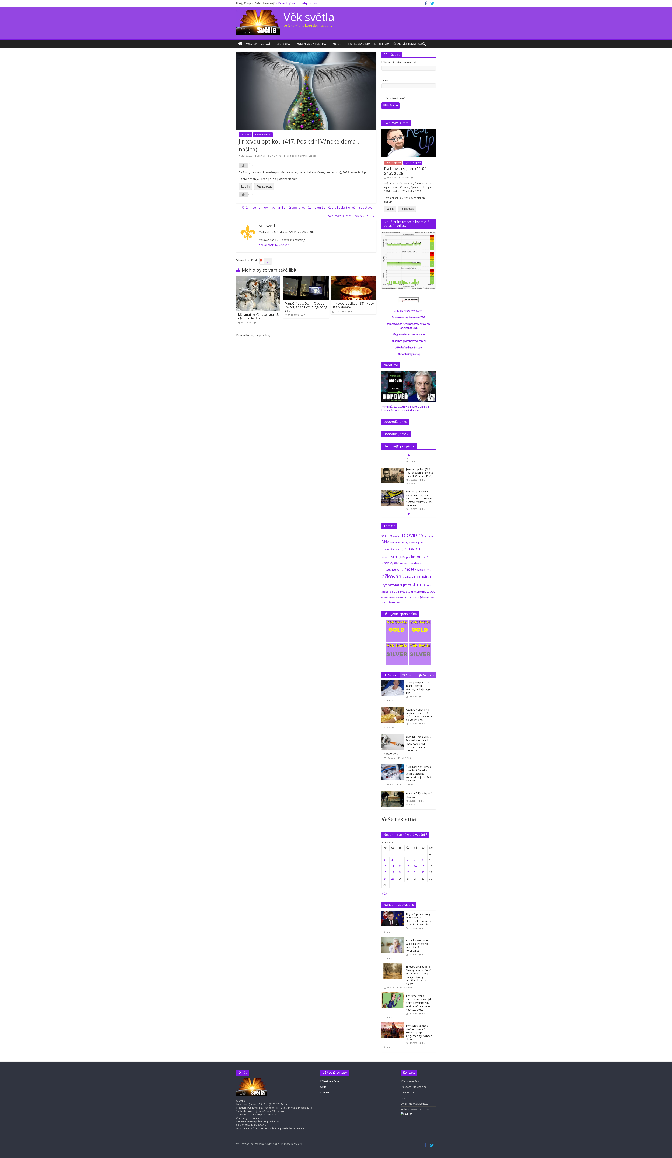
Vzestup (251, 44)
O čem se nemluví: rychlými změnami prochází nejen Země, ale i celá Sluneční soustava (305, 207)
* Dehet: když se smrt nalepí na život (297, 3)
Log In (245, 186)
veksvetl (261, 155)
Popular (392, 675)
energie (404, 542)
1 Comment (405, 757)
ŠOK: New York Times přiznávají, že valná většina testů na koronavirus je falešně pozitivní (418, 773)
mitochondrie (393, 569)
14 (415, 866)
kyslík (394, 563)
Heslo (385, 80)
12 (400, 866)
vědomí (423, 597)
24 (384, 878)
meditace (414, 563)
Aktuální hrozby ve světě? (408, 310)
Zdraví (265, 44)
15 (423, 866)
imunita (388, 549)
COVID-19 (414, 535)
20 (407, 872)
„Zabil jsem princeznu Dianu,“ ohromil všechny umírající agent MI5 (419, 687)
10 (384, 866)
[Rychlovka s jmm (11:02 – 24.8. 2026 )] (409, 130)
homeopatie (417, 542)
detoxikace (430, 536)
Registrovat (264, 186)
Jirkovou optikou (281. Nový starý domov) (353, 305)
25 (392, 878)
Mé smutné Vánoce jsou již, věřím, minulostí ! (258, 316)
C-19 (388, 535)
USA (432, 591)
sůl (409, 592)
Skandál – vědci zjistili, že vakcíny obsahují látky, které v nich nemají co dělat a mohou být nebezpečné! (407, 745)
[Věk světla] (240, 44)
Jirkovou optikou (263, 134)
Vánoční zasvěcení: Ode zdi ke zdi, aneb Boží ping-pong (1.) (306, 307)
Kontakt (324, 1092)
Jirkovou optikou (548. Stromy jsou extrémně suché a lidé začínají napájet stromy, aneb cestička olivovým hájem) (418, 975)
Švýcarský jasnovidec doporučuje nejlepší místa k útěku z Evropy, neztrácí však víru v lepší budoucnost (419, 489)
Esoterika (283, 44)
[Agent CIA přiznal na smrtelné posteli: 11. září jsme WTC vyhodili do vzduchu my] (394, 707)
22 (423, 872)
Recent (410, 675)
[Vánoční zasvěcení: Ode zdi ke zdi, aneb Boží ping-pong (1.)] (306, 278)
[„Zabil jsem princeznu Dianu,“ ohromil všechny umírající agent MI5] (394, 680)
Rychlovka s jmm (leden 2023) (350, 216)
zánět (384, 602)
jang (289, 155)
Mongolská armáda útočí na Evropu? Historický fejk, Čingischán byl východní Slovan (419, 1032)
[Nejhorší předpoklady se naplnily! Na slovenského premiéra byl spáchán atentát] (394, 912)
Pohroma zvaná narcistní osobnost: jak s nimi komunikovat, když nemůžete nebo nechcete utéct (419, 1002)
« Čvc (384, 893)
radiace (408, 577)
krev (385, 562)
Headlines (246, 134)
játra (408, 557)
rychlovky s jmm (413, 162)
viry (391, 597)
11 (392, 866)
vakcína (385, 597)
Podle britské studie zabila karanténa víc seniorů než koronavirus (417, 945)
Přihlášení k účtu (329, 1081)
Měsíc (421, 570)
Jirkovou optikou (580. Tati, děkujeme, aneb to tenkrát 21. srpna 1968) (419, 464)
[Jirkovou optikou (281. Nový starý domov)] (353, 278)
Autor (337, 44)
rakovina (422, 577)
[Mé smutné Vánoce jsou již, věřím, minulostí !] (258, 278)
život (398, 602)
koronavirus (421, 556)
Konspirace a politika (311, 44)
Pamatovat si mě (395, 98)
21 (415, 872)
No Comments (406, 784)
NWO (428, 569)
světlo (403, 591)
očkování (392, 576)
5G (383, 536)
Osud (323, 1086)
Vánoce (312, 155)
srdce (395, 591)
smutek (303, 155)
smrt (429, 585)
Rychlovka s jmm (359, 44)
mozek (410, 569)
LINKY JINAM (381, 44)
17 (384, 872)
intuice (398, 549)
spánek (385, 591)
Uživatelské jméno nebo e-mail (399, 62)
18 (392, 872)
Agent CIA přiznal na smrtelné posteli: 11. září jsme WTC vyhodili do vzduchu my (419, 715)
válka (414, 597)
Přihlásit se (390, 105)
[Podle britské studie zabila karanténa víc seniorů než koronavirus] (394, 938)
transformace (420, 592)
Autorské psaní (393, 162)
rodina (295, 155)
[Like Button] (243, 165)
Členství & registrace (408, 44)
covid (398, 535)
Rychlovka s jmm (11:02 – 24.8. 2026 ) (407, 171)
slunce (419, 584)
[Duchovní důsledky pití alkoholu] (394, 791)
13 (407, 866)
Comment (428, 675)
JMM (402, 557)
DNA (385, 541)
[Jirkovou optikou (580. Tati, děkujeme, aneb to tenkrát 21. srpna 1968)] (393, 461)
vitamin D (398, 597)
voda (407, 597)
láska (403, 563)
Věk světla (309, 16)
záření (391, 602)
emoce (394, 542)
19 (400, 872)
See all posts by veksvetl (274, 245)
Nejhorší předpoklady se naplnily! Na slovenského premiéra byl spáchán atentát (418, 919)
